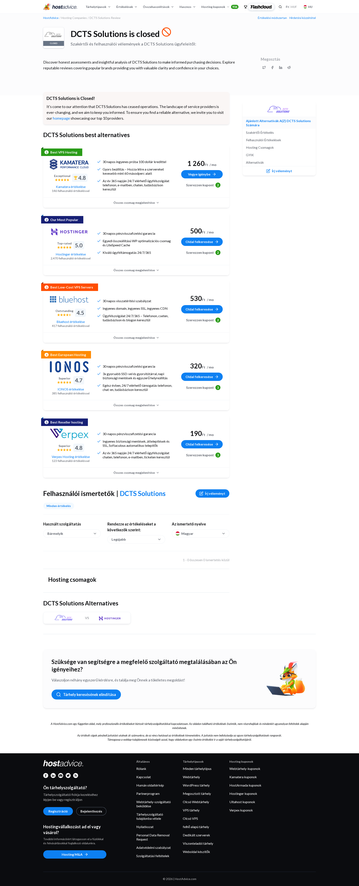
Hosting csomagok (260, 147)
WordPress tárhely (196, 785)
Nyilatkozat (145, 827)
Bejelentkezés (91, 811)
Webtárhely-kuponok (244, 769)
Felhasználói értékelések (263, 140)
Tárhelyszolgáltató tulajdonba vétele (149, 816)
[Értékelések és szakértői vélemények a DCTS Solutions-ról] (264, 67)
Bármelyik (55, 533)
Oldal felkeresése (199, 242)
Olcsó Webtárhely (196, 802)
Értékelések (124, 7)
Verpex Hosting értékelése (71, 457)
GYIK (250, 155)
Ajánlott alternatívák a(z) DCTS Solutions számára (278, 123)
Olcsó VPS (190, 818)
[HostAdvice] (60, 7)
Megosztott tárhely (197, 793)
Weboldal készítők (196, 852)
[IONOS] (69, 367)
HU (310, 7)
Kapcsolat (143, 777)
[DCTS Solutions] (279, 109)
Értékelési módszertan (272, 18)
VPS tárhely (191, 810)
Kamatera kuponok (243, 777)
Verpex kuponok (241, 810)
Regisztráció (58, 811)
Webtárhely (191, 777)
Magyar (187, 533)
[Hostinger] (69, 232)
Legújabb (119, 539)
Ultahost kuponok (242, 802)
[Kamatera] (69, 164)
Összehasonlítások (156, 7)
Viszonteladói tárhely (198, 843)
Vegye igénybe (199, 174)
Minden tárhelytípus (197, 769)
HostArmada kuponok (245, 785)
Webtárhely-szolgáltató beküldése (153, 804)
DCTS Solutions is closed (115, 34)
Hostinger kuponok (243, 793)
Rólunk (141, 769)
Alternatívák (255, 162)
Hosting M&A (72, 854)
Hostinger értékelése (71, 254)
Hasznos (185, 7)
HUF (291, 7)
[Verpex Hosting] (69, 434)
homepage (61, 118)
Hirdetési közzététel (302, 18)
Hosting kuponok (219, 7)
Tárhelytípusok (96, 7)
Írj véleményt (215, 493)
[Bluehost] (69, 299)
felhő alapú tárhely (196, 827)
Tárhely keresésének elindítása (89, 694)
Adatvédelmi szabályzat (153, 847)
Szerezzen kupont (202, 185)
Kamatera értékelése (71, 187)
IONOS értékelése (71, 389)
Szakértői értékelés (260, 132)
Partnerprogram (148, 793)
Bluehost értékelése (71, 322)
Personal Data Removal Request (153, 837)
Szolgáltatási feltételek (152, 856)
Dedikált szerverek (196, 835)
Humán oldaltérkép (150, 785)
